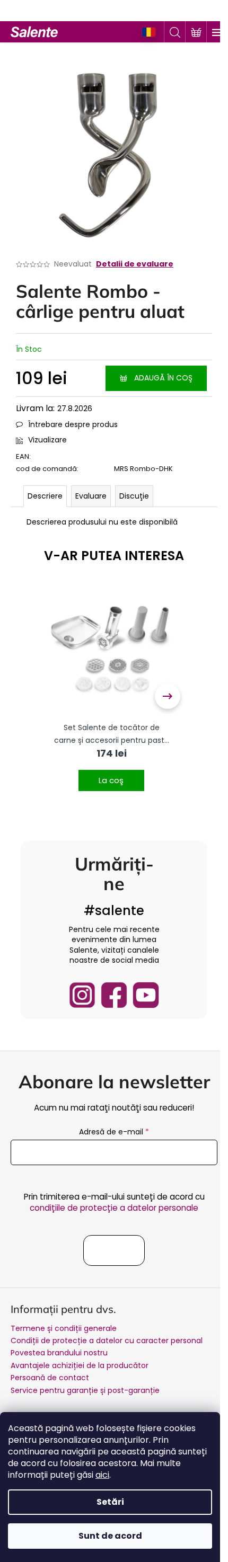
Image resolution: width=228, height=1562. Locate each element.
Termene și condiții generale (64, 1328)
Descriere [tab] (45, 496)
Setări (110, 1502)
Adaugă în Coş (163, 377)
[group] (111, 696)
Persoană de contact (50, 1377)
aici (102, 1475)
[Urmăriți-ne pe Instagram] (82, 995)
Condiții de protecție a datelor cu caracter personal (107, 1340)
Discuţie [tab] (134, 496)
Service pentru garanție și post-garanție (85, 1390)
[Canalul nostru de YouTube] (146, 995)
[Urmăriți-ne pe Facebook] (114, 995)
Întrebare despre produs (73, 424)
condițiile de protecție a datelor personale (114, 1207)
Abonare (114, 1250)
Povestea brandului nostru (59, 1352)
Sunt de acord (110, 1536)
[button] (111, 774)
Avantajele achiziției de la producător (79, 1365)
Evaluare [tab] (91, 496)
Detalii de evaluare (134, 264)
